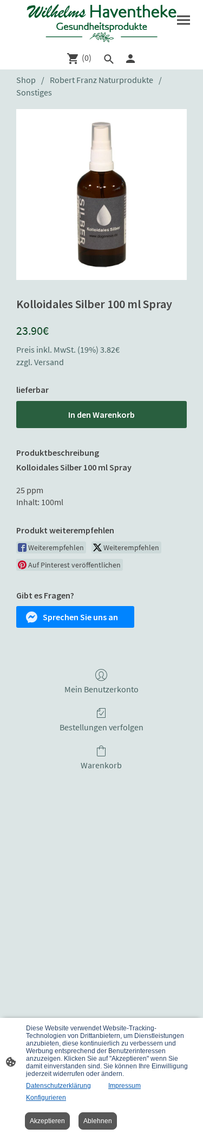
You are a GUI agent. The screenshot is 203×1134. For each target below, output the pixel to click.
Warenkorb (101, 765)
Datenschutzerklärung (58, 1086)
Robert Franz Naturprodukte (101, 79)
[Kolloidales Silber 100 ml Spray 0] (101, 194)
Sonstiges (34, 92)
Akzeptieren (47, 1121)
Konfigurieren (46, 1097)
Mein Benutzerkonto (101, 689)
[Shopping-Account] (130, 58)
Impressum (124, 1086)
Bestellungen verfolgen (101, 727)
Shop (26, 79)
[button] (75, 617)
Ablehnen (97, 1121)
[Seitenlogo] (102, 23)
